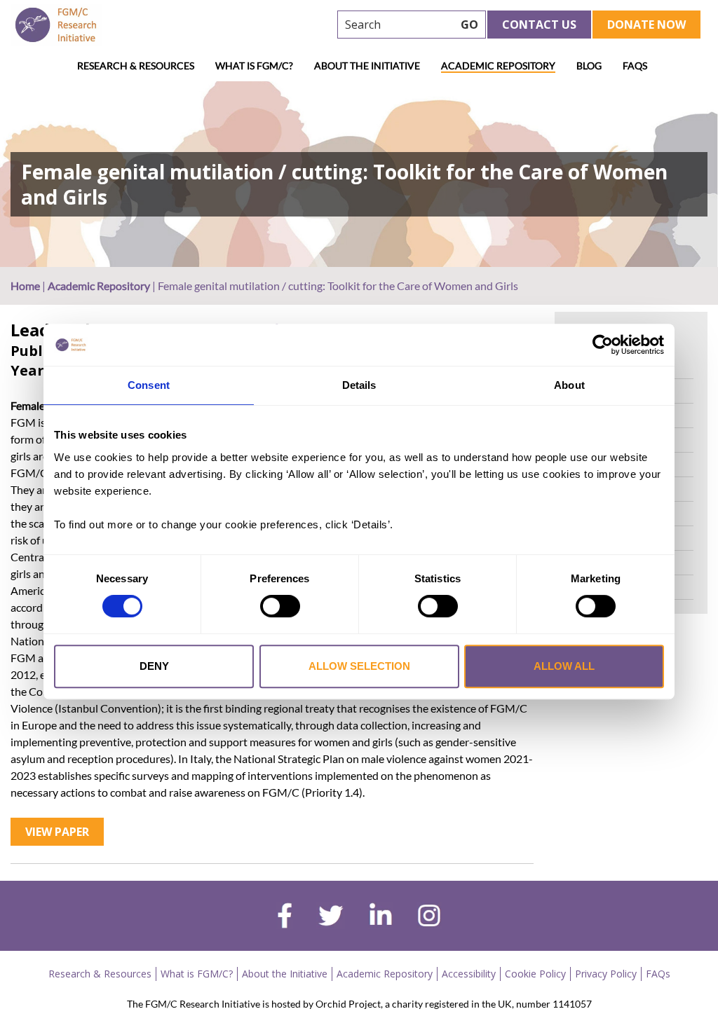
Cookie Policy (535, 973)
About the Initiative (367, 65)
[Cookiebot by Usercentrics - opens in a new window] (602, 344)
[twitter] (330, 917)
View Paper (57, 831)
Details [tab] (359, 385)
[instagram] (429, 917)
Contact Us (539, 24)
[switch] (280, 606)
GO (469, 24)
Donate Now (646, 24)
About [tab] (569, 385)
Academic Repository (498, 65)
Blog (589, 65)
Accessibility (469, 973)
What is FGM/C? (254, 65)
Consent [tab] (149, 385)
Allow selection (359, 666)
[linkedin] (381, 917)
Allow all (564, 666)
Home (25, 285)
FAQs (635, 65)
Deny (154, 666)
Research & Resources (135, 65)
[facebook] (285, 917)
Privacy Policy (606, 973)
